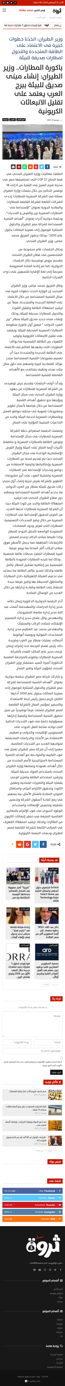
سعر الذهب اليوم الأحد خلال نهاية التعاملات (27, 1091)
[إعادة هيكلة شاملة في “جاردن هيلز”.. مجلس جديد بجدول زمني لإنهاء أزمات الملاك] (18, 915)
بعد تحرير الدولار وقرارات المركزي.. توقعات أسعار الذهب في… (25, 1123)
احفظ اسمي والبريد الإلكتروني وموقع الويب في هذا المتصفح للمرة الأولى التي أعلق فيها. (33, 1063)
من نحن (59, 1358)
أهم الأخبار (21, 119)
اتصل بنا (59, 1363)
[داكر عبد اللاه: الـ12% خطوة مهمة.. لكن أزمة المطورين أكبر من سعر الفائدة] (47, 915)
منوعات (59, 1324)
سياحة (5, 119)
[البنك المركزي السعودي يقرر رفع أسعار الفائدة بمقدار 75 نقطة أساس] (55, 1110)
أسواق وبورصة (56, 1293)
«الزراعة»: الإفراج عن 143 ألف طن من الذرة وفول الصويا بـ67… (26, 1139)
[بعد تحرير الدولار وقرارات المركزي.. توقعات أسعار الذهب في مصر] (55, 1125)
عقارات (60, 1328)
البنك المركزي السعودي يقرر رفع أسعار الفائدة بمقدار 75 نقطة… (26, 1108)
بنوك (60, 1297)
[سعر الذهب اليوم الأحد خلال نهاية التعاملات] (55, 1095)
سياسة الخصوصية (55, 1367)
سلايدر (12, 119)
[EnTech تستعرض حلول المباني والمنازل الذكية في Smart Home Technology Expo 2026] (47, 876)
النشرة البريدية (56, 1354)
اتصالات (60, 1319)
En (62, 1336)
